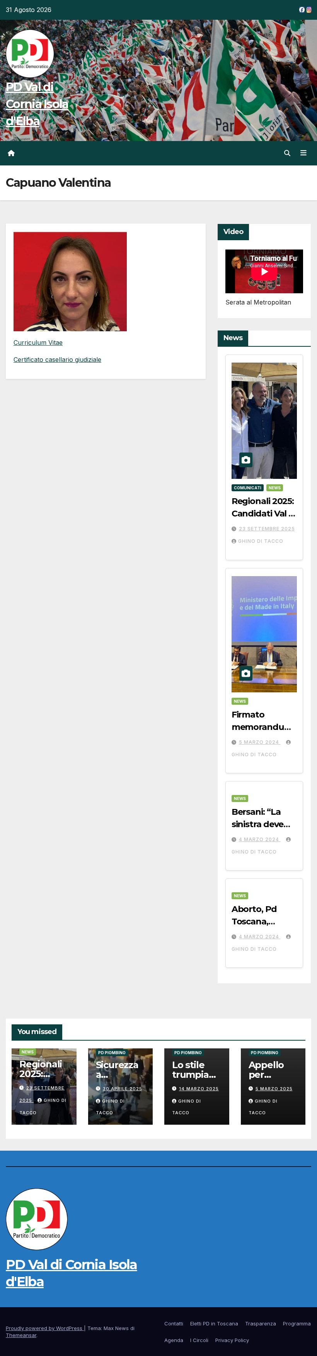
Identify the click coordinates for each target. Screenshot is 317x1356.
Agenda (173, 1340)
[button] (287, 153)
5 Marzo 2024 (260, 742)
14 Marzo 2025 (199, 1088)
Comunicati (247, 487)
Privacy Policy (232, 1340)
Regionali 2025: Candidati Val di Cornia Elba (264, 513)
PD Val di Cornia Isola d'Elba (37, 104)
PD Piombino (112, 1052)
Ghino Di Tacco (260, 541)
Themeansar (21, 1335)
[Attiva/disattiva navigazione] (303, 153)
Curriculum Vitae (38, 342)
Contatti (173, 1323)
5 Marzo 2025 (274, 1088)
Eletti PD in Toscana (214, 1323)
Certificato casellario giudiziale (57, 359)
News (275, 487)
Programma (297, 1323)
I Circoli (199, 1340)
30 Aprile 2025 (122, 1088)
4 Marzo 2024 (260, 839)
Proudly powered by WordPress (45, 1328)
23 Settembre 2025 (267, 529)
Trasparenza (260, 1323)
